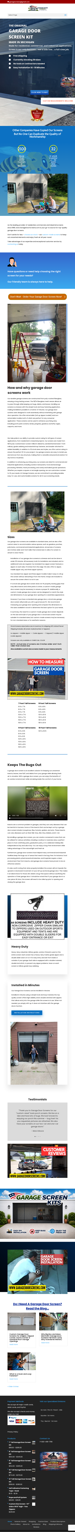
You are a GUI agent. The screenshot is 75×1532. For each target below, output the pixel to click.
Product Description (57, 1521)
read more (13, 1344)
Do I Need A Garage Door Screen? (37, 1304)
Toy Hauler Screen (49, 1421)
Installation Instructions (27, 1013)
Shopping (32, 1521)
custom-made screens (51, 235)
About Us (26, 1524)
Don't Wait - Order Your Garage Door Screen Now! (36, 296)
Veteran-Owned (20, 1521)
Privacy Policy (13, 1432)
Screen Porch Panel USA (51, 1410)
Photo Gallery (15, 1524)
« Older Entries (13, 1386)
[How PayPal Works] (21, 1424)
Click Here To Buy (39, 92)
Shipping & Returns (55, 1524)
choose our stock (31, 235)
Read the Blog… (37, 1308)
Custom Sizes (43, 1521)
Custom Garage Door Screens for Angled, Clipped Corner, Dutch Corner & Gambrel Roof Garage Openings (21, 1337)
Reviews (36, 1527)
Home (10, 1521)
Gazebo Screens (47, 1416)
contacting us (13, 244)
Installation (36, 1524)
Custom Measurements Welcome (58, 101)
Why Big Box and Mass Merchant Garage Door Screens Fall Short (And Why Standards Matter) (51, 1337)
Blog (44, 1524)
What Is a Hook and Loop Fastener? (20, 1375)
